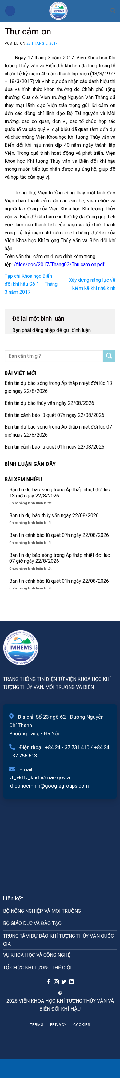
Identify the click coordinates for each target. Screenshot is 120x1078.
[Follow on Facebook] (48, 982)
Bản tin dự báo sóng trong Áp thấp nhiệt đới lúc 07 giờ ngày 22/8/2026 (58, 431)
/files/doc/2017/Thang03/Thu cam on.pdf (59, 264)
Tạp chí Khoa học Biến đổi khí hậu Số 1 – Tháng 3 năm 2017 (31, 284)
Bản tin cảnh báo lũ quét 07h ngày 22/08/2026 (54, 415)
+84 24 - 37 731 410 (67, 747)
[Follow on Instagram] (56, 982)
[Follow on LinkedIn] (71, 982)
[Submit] (109, 356)
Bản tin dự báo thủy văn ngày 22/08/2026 (49, 403)
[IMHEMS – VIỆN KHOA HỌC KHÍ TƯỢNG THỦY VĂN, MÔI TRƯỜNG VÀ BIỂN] (58, 11)
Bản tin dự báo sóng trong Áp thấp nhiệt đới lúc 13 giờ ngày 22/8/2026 (58, 387)
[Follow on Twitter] (63, 982)
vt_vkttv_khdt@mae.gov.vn (40, 777)
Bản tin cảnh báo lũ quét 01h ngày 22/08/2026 (54, 447)
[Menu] (10, 11)
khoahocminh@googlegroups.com (49, 786)
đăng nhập (43, 330)
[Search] (112, 11)
